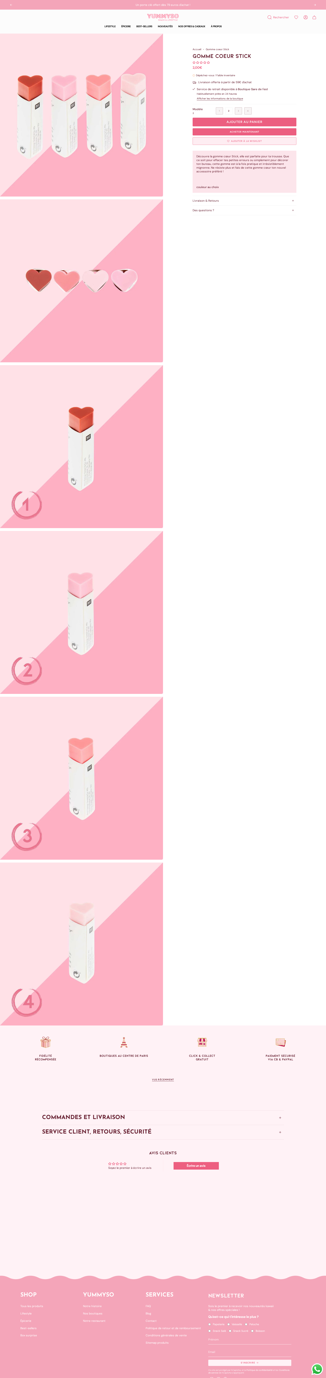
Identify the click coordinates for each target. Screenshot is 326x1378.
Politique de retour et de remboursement (173, 1328)
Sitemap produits (157, 1343)
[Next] (315, 5)
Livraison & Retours (206, 201)
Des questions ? (203, 210)
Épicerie (25, 1321)
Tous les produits (31, 1306)
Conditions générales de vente (166, 1335)
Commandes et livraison (83, 1118)
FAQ (148, 1306)
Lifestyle (26, 1313)
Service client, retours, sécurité (96, 1132)
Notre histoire (92, 1306)
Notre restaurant (94, 1321)
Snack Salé (219, 1331)
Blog (148, 1313)
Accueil (197, 49)
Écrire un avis (196, 1166)
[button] (110, 26)
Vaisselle (237, 1324)
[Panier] (314, 17)
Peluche (254, 1324)
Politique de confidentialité (259, 1370)
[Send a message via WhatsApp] (317, 1369)
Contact (151, 1321)
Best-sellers (28, 1328)
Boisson (260, 1331)
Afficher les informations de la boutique (220, 98)
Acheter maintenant (244, 132)
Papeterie (219, 1324)
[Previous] (11, 5)
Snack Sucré (240, 1331)
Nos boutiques (92, 1313)
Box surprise (28, 1335)
